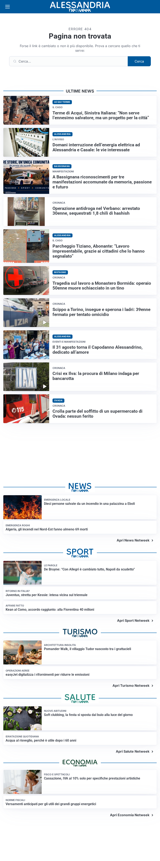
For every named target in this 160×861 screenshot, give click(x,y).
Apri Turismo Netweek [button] (130, 685)
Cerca (139, 61)
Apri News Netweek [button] (133, 540)
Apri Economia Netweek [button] (129, 815)
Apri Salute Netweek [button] (132, 751)
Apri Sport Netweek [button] (133, 620)
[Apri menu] (7, 6)
